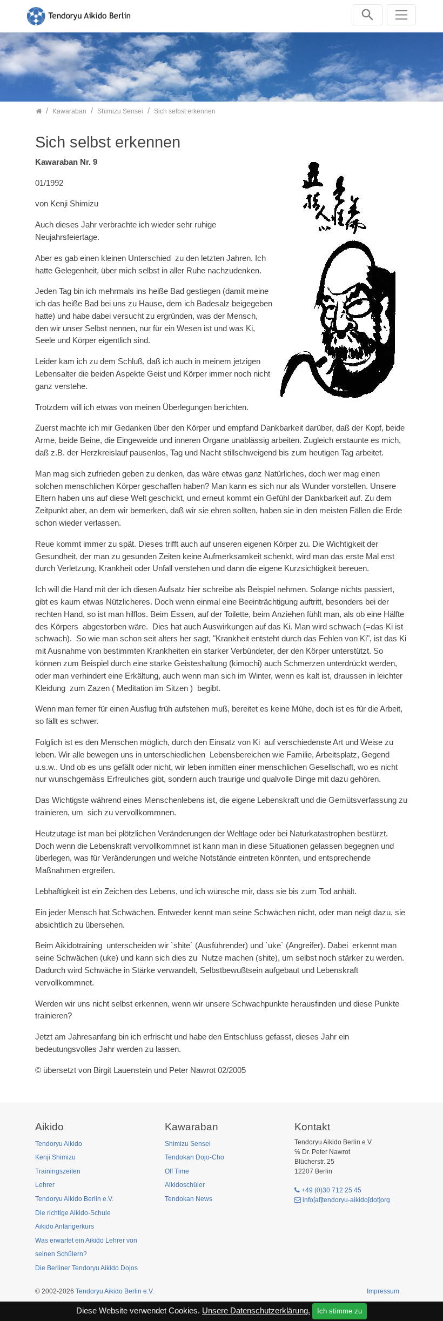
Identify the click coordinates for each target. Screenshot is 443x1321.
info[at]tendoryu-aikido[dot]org (346, 1200)
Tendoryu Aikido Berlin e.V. (115, 1291)
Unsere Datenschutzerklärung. (256, 1310)
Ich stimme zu (339, 1311)
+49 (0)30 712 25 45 (331, 1190)
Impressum (383, 1291)
